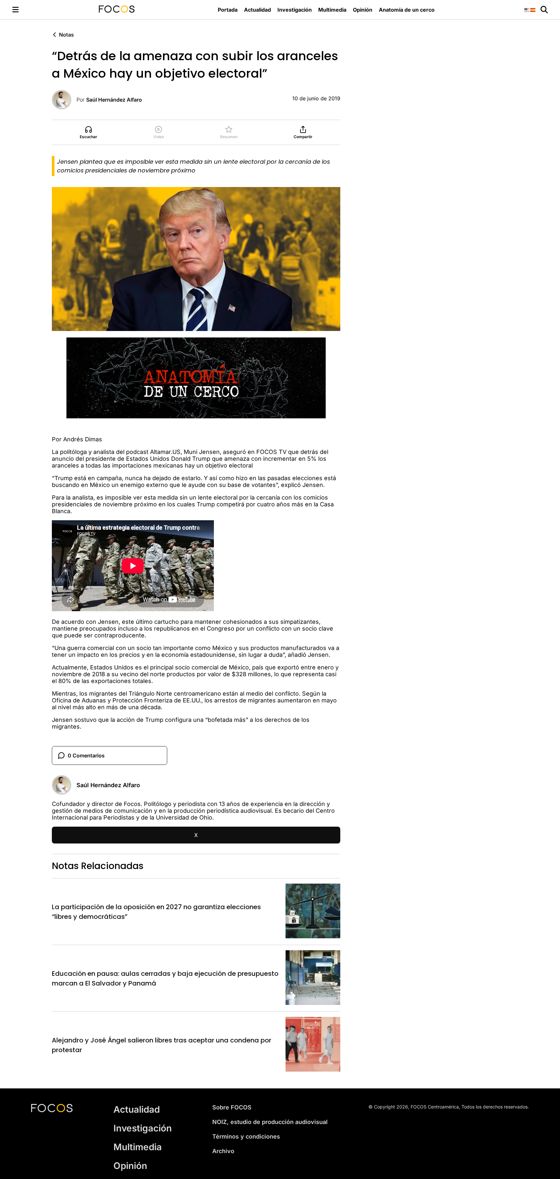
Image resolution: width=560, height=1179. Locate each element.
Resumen (229, 136)
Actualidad (257, 9)
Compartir (303, 136)
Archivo (223, 1151)
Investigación (294, 9)
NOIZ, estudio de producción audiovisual (270, 1121)
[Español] (533, 9)
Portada (228, 9)
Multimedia (332, 9)
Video (158, 136)
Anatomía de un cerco (407, 9)
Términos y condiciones (246, 1136)
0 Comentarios (86, 755)
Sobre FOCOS (231, 1107)
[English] (527, 9)
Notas (66, 34)
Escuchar (88, 136)
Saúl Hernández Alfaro (114, 99)
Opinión (362, 9)
